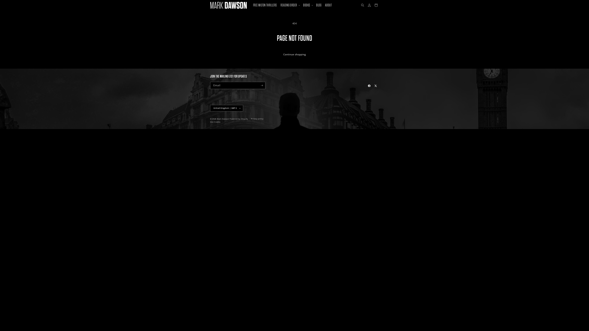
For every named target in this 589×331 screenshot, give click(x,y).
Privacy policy (257, 119)
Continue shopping (294, 54)
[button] (290, 5)
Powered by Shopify (239, 119)
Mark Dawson (223, 119)
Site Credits (215, 122)
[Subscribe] (261, 85)
